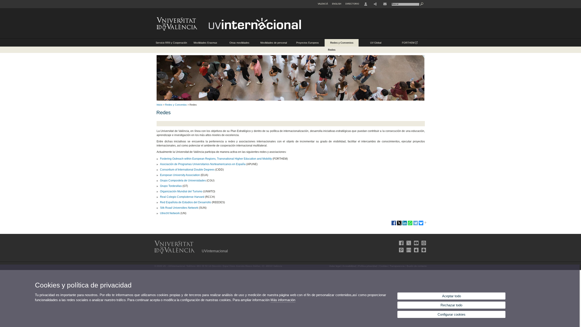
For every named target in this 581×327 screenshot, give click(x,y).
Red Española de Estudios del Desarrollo (185, 202)
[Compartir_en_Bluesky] (421, 224)
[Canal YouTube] (415, 243)
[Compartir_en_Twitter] (399, 224)
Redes (331, 49)
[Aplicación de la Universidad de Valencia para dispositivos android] (423, 250)
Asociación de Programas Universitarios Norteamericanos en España (203, 164)
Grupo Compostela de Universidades (183, 180)
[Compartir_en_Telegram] (415, 224)
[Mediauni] (408, 250)
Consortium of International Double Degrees (187, 169)
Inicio (159, 104)
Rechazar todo (451, 305)
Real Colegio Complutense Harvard (182, 196)
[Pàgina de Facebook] (400, 243)
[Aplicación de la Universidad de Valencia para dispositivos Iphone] (415, 250)
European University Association (180, 175)
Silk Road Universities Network (179, 207)
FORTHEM (408, 42)
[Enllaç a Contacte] (385, 4)
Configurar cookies (451, 314)
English (336, 4)
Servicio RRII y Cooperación (171, 42)
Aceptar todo (451, 296)
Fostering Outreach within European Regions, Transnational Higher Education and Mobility (216, 158)
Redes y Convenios (341, 42)
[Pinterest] (400, 250)
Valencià (323, 4)
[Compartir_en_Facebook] (393, 224)
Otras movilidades (239, 42)
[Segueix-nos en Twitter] (408, 243)
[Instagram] (423, 243)
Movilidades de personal (273, 42)
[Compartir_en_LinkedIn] (404, 224)
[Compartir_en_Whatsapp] (410, 224)
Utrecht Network (170, 213)
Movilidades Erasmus (205, 42)
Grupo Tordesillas (171, 186)
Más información (283, 300)
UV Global (375, 42)
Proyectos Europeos (307, 42)
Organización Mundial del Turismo (181, 191)
